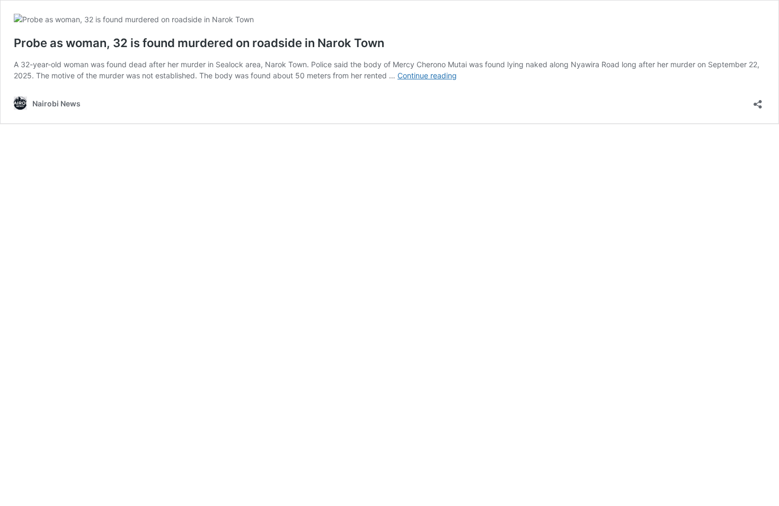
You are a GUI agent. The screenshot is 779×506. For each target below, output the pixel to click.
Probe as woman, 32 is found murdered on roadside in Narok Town (199, 43)
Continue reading (427, 75)
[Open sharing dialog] (757, 101)
